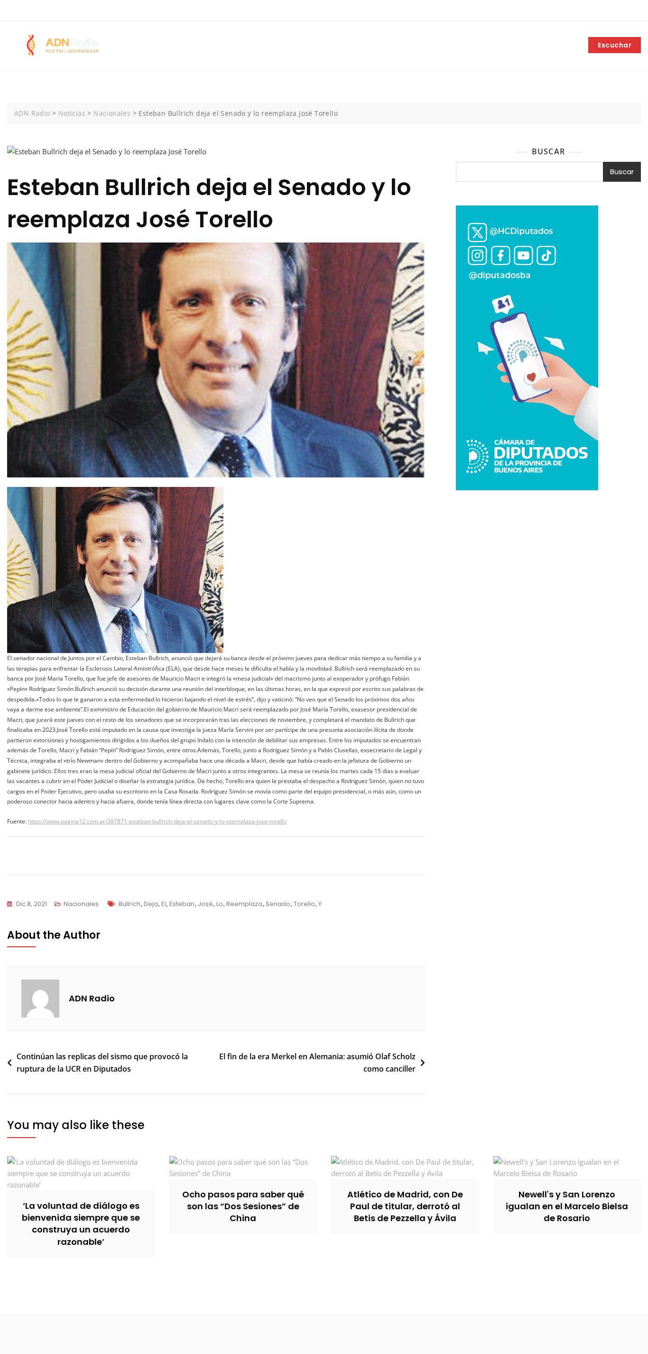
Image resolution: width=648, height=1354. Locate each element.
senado (278, 903)
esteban (181, 903)
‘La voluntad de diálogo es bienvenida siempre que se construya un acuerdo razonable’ (81, 1224)
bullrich (129, 903)
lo (219, 903)
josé (205, 903)
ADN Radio (92, 998)
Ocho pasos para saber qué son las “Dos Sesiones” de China (243, 1206)
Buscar (548, 151)
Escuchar (614, 45)
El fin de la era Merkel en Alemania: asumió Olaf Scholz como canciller (317, 1062)
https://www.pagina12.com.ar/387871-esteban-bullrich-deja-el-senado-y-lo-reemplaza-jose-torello (157, 821)
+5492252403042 (40, 11)
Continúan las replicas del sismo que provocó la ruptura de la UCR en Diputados (102, 1062)
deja (151, 903)
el (163, 903)
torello (304, 903)
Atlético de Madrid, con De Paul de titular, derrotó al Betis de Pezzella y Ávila (405, 1206)
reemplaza (244, 903)
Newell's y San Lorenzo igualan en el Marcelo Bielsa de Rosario (567, 1206)
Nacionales (81, 903)
